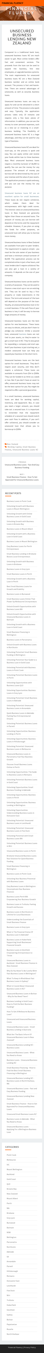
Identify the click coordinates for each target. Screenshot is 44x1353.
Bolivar (10, 1319)
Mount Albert (12, 1198)
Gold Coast (11, 1179)
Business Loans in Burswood (18, 594)
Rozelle (10, 1329)
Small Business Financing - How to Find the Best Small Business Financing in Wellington (21, 1070)
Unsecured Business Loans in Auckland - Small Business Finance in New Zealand (22, 963)
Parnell (10, 1266)
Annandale (11, 1261)
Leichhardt (11, 1285)
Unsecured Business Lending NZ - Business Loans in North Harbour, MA (21, 1081)
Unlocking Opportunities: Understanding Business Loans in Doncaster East (20, 813)
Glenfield (10, 1310)
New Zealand (12, 444)
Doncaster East (13, 1281)
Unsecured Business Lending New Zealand (22, 37)
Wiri (8, 1295)
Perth (9, 1203)
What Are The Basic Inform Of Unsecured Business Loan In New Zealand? (20, 1037)
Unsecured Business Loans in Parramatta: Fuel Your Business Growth (20, 757)
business (22, 334)
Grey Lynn (11, 1218)
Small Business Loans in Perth (19, 574)
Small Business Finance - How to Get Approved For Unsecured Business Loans (22, 477)
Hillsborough (12, 1271)
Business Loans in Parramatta (19, 639)
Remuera (10, 1276)
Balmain (10, 1227)
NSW (9, 1232)
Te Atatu (10, 1300)
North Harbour (13, 1334)
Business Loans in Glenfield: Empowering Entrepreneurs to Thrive (19, 953)
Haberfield (11, 1305)
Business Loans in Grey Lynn (18, 569)
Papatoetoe (12, 1324)
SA (8, 1256)
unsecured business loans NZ (25, 449)
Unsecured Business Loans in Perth (21, 851)
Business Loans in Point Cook (19, 501)
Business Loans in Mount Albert (20, 529)
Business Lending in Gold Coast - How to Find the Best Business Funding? (20, 1004)
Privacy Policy (30, 1347)
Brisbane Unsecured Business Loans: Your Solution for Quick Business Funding (22, 859)
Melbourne (11, 1160)
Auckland (10, 1174)
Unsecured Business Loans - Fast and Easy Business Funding (22, 465)
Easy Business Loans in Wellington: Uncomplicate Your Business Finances (21, 889)
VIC (8, 1164)
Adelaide (10, 1252)
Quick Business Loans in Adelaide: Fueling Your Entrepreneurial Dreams (20, 716)
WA (8, 1208)
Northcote (11, 1247)
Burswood (11, 1223)
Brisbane (10, 1213)
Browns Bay (11, 1189)
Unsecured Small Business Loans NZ (22, 1114)
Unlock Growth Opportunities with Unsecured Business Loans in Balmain (21, 617)
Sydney (9, 1315)
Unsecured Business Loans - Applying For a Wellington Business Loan (21, 1129)
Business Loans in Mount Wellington (22, 541)
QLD (8, 1184)
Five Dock (11, 1290)
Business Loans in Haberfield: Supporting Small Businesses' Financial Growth (19, 942)
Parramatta (12, 1242)
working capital (15, 447)
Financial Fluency (12, 2)
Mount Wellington (14, 1169)
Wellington (11, 1237)
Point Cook (11, 1155)
